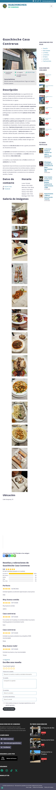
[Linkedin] (9, 556)
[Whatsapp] (12, 556)
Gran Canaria (46, 50)
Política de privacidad (38, 787)
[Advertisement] (28, 20)
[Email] (15, 556)
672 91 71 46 (30, 72)
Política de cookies (48, 787)
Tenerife (45, 48)
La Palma (45, 52)
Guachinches (17, 6)
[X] (7, 556)
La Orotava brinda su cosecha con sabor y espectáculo (48, 152)
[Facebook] (4, 556)
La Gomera (46, 55)
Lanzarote (46, 59)
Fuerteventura (47, 61)
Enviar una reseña (9, 709)
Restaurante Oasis (47, 740)
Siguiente (7, 659)
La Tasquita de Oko (47, 728)
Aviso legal (28, 787)
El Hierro (45, 57)
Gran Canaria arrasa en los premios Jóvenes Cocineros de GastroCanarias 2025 (48, 182)
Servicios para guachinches (48, 1)
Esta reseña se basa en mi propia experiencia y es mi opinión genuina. (20, 704)
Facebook (7, 188)
